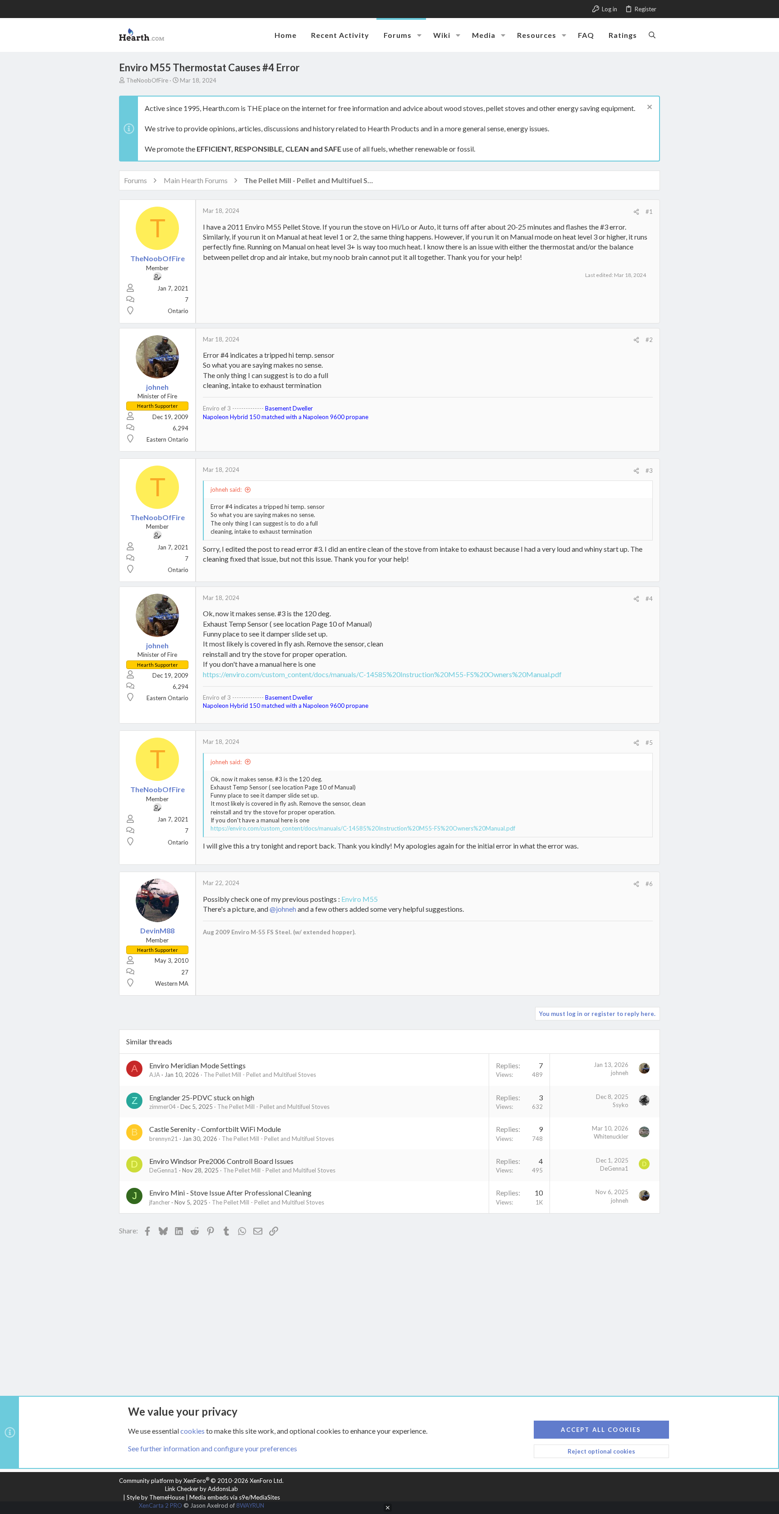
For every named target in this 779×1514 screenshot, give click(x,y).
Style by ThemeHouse (155, 1497)
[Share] (636, 212)
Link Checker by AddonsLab (201, 1488)
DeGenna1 (163, 1170)
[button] (419, 35)
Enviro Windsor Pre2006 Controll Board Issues (221, 1161)
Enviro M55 (359, 899)
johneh (619, 1072)
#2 (649, 339)
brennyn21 (163, 1138)
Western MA (171, 983)
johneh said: (226, 489)
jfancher (159, 1202)
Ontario (178, 310)
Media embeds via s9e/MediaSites (234, 1497)
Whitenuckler (611, 1136)
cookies (192, 1430)
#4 (649, 598)
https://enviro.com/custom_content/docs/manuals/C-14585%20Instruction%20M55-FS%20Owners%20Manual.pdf (382, 674)
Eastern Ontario (167, 439)
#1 (649, 211)
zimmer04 (162, 1106)
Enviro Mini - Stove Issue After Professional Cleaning (230, 1192)
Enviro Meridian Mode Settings (197, 1065)
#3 (649, 470)
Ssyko (620, 1104)
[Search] (652, 34)
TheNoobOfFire (147, 80)
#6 (649, 883)
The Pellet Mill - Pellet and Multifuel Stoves (260, 1074)
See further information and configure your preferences (212, 1448)
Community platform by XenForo (201, 1480)
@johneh (283, 909)
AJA (154, 1074)
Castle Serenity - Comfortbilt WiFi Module (215, 1129)
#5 (649, 742)
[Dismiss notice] (648, 108)
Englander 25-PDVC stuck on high (201, 1097)
